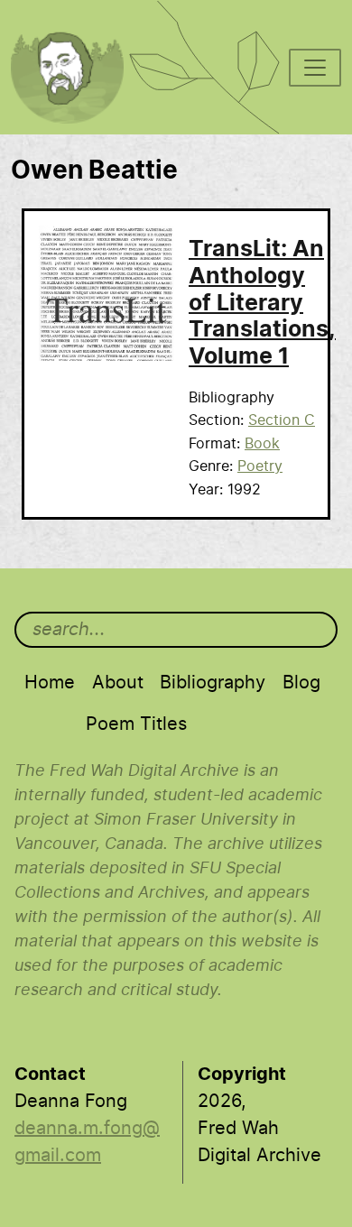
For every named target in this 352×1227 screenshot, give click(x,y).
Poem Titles (136, 724)
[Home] (77, 23)
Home (49, 683)
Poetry (260, 466)
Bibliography (212, 683)
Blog (301, 683)
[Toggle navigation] (315, 68)
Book (262, 444)
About (118, 683)
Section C (281, 420)
